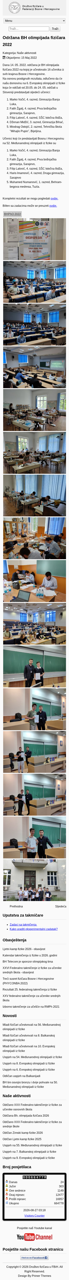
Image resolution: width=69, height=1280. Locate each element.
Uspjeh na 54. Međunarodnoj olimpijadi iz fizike (32, 1057)
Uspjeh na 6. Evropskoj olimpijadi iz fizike (29, 1069)
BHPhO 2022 (12, 214)
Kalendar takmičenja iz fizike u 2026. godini (30, 955)
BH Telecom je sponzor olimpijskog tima (28, 961)
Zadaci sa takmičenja (23, 924)
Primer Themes (41, 1275)
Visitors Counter (34, 1215)
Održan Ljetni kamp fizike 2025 (22, 1139)
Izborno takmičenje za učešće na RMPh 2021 (31, 1006)
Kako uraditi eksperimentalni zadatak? (34, 929)
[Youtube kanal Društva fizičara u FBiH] (34, 1237)
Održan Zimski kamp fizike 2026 (23, 1132)
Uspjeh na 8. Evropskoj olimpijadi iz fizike (29, 1063)
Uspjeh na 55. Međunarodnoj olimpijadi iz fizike (32, 1145)
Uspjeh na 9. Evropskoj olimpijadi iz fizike (29, 1157)
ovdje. (54, 198)
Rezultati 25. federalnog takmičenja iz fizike (30, 989)
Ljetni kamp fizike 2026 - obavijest (24, 949)
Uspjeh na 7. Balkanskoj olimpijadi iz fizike (29, 1151)
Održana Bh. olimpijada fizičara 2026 (26, 1115)
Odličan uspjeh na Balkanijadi (21, 1076)
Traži (55, 28)
